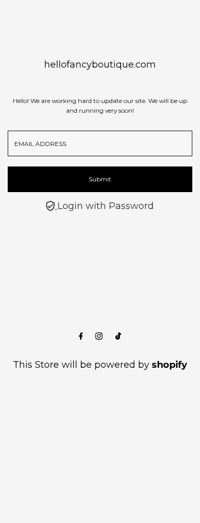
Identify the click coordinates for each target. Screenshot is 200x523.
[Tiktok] (118, 336)
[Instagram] (99, 336)
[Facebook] (81, 336)
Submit (100, 179)
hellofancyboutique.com (100, 64)
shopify (169, 364)
